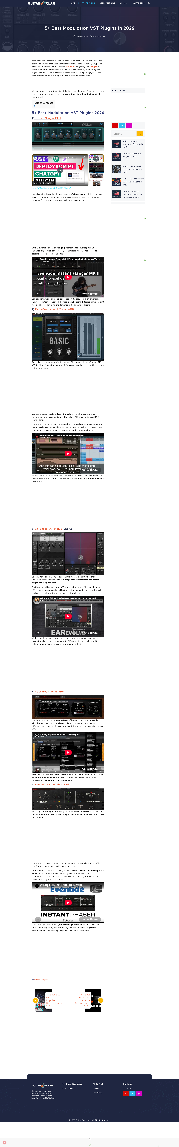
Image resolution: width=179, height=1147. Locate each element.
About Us (96, 1088)
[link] (35, 158)
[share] (84, 157)
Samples (123, 3)
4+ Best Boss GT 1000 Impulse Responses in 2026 (54, 1000)
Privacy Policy (97, 1093)
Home (72, 3)
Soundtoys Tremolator (49, 691)
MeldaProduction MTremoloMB (54, 309)
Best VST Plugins (86, 3)
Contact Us (127, 1088)
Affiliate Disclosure (69, 1088)
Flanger (93, 66)
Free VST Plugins (107, 3)
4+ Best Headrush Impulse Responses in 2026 (82, 1000)
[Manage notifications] (4, 1142)
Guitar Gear (138, 3)
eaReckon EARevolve (48, 528)
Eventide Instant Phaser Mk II (53, 784)
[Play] (97, 175)
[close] (90, 1139)
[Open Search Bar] (149, 3)
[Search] (140, 133)
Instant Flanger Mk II (48, 118)
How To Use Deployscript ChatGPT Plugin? (57, 158)
